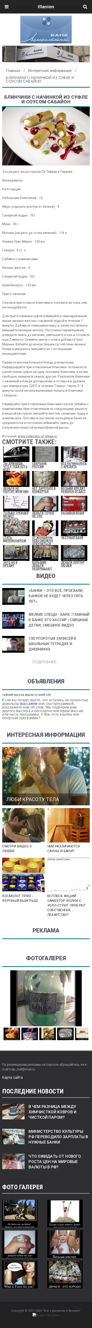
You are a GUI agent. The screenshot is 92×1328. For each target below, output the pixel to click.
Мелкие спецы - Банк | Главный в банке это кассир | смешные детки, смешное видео (59, 619)
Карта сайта (12, 1077)
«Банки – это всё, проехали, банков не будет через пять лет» (56, 595)
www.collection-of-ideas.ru (37, 436)
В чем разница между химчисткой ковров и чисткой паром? (52, 1112)
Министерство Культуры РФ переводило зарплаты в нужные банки (58, 1136)
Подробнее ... (45, 661)
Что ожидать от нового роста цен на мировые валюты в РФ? (55, 1161)
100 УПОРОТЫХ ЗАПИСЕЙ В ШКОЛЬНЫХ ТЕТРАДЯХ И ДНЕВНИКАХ (52, 643)
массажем (29, 704)
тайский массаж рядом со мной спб (26, 694)
